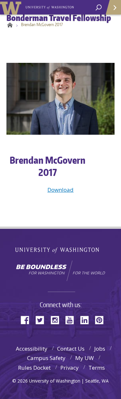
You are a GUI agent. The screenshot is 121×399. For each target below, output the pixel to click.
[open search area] (98, 7)
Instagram (57, 319)
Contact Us (71, 348)
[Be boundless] (60, 270)
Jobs (99, 348)
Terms (96, 367)
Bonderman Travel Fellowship (50, 6)
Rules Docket (34, 367)
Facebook (27, 319)
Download (60, 189)
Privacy (69, 367)
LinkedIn (87, 319)
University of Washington (12, 7)
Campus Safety (46, 358)
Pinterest (101, 319)
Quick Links (113, 7)
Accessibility (31, 348)
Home (9, 24)
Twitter (42, 319)
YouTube (72, 319)
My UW (84, 358)
